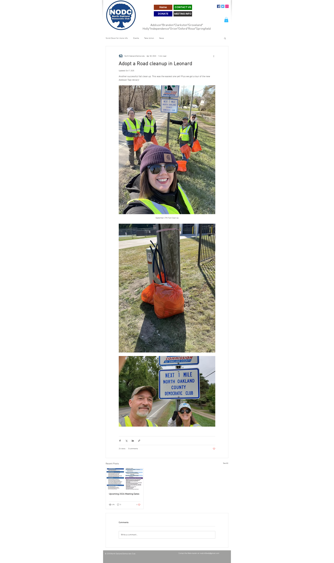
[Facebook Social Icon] (218, 6)
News (161, 38)
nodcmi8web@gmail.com (209, 553)
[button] (226, 19)
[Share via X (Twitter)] (126, 440)
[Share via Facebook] (120, 440)
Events (136, 38)
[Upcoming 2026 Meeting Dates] (125, 478)
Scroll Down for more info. (117, 38)
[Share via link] (139, 440)
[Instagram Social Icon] (227, 6)
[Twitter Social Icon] (222, 6)
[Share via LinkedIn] (133, 440)
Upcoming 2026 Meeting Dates (124, 494)
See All (225, 463)
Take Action (149, 38)
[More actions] (213, 56)
